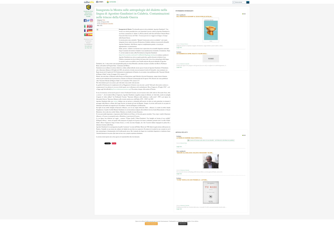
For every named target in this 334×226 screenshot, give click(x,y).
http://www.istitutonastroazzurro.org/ (120, 89)
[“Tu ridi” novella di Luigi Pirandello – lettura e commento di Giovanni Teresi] (211, 203)
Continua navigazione (151, 223)
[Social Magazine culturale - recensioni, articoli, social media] (90, 6)
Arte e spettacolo (181, 15)
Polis (104, 20)
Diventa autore (88, 14)
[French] (86, 30)
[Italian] (86, 26)
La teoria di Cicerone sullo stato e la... (189, 138)
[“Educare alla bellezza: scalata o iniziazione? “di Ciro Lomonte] (211, 168)
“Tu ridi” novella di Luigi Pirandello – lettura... (192, 180)
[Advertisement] (186, 100)
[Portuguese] (86, 34)
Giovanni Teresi (184, 143)
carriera (115, 101)
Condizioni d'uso (88, 11)
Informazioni (88, 13)
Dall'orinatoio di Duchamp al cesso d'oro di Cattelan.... (194, 16)
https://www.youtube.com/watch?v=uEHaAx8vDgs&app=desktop (137, 55)
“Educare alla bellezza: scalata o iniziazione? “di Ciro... (194, 152)
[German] (90, 30)
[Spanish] (90, 34)
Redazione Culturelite (107, 23)
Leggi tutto (179, 47)
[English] (90, 26)
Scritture (178, 52)
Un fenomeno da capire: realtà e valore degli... (192, 53)
